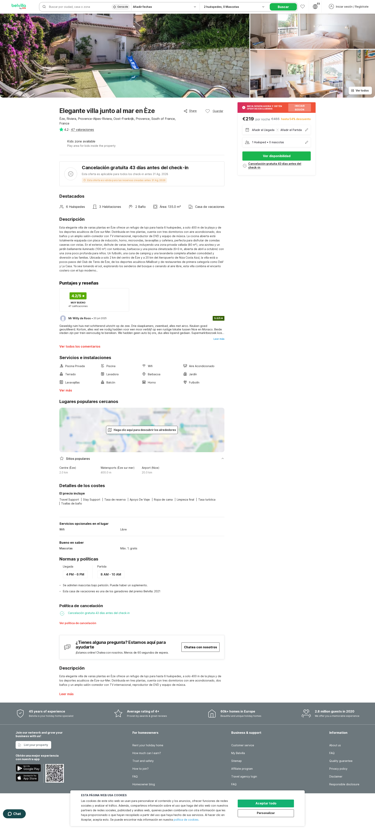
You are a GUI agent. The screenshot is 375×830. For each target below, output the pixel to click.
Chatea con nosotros (200, 647)
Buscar (283, 7)
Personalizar (266, 813)
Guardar (218, 111)
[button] (94, 624)
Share (193, 110)
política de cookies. (186, 819)
